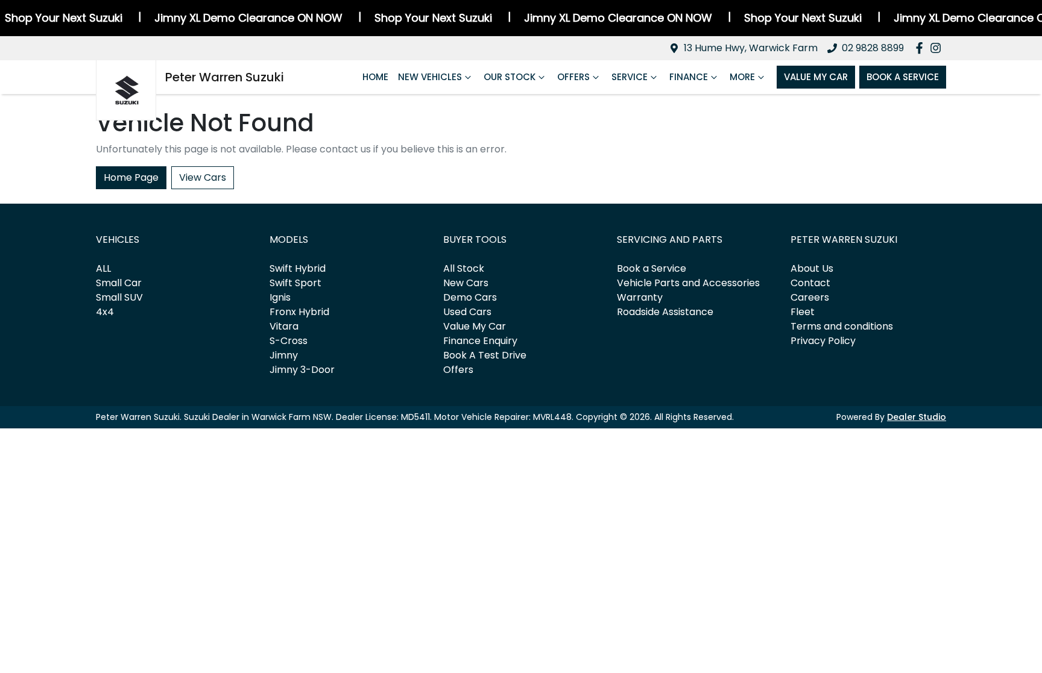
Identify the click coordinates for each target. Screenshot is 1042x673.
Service (629, 76)
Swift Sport (295, 283)
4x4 (105, 312)
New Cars (465, 283)
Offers (573, 76)
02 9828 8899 (873, 48)
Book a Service (651, 268)
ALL (103, 268)
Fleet (803, 312)
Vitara (284, 326)
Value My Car (816, 76)
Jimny (284, 355)
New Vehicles (430, 76)
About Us (812, 268)
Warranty (640, 297)
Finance (688, 76)
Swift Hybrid (298, 268)
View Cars (202, 177)
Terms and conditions (842, 326)
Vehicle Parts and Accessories (688, 283)
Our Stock (509, 76)
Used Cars (467, 312)
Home (375, 76)
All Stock (463, 268)
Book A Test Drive (484, 355)
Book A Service (903, 76)
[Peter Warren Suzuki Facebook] (922, 48)
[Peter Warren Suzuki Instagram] (938, 48)
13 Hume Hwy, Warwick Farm (751, 48)
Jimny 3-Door (302, 370)
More (742, 76)
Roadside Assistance (665, 312)
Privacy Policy (823, 341)
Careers (810, 297)
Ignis (280, 297)
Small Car (119, 283)
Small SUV (119, 297)
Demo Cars (470, 297)
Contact (810, 283)
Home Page (131, 177)
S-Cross (289, 341)
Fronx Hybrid (299, 312)
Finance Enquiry (480, 341)
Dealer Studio (916, 417)
